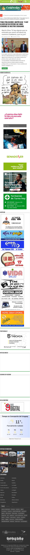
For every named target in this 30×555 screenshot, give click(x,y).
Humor (13, 480)
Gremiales (14, 478)
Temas (3, 506)
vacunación (24, 511)
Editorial (2, 495)
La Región (14, 490)
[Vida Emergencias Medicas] (12, 273)
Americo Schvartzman (6, 509)
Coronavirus (4, 511)
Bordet (25, 515)
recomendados (21, 513)
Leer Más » (5, 68)
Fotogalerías (3, 502)
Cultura (1, 490)
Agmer (22, 509)
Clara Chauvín (13, 517)
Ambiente (2, 478)
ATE (8, 515)
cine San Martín (24, 521)
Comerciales (3, 482)
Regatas (6, 519)
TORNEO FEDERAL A (19, 519)
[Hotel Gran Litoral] (12, 318)
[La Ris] (12, 258)
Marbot (3, 517)
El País (1, 497)
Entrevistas (2, 499)
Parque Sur (4, 515)
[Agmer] (12, 221)
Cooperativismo (3, 485)
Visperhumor (14, 502)
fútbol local (17, 521)
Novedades (14, 36)
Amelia (1, 480)
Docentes (23, 517)
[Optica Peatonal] (12, 305)
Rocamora (10, 511)
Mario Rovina (8, 513)
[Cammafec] (12, 245)
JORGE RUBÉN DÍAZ (16, 511)
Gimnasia (13, 509)
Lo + (12, 506)
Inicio (1, 18)
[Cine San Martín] (12, 284)
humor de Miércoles (19, 515)
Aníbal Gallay (14, 513)
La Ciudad (14, 485)
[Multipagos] (12, 235)
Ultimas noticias (15, 499)
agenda (3, 513)
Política (18, 36)
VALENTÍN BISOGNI (5, 521)
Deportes (2, 492)
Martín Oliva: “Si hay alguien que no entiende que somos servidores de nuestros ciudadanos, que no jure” (14, 32)
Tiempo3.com (17, 438)
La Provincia (14, 487)
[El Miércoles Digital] (15, 7)
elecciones (12, 519)
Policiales (14, 495)
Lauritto (18, 517)
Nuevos (8, 506)
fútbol (3, 519)
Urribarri (7, 517)
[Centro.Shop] (12, 295)
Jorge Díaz (12, 515)
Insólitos (14, 482)
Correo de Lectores (4, 487)
